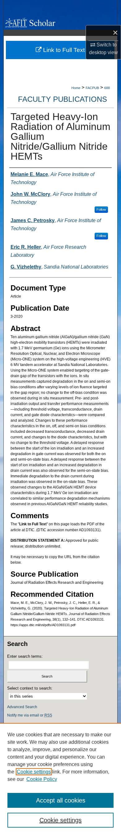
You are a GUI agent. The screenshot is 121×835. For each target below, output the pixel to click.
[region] (60, 779)
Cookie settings (34, 771)
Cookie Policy (41, 779)
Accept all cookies (60, 800)
